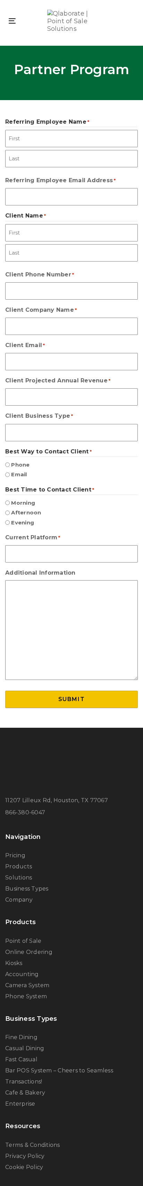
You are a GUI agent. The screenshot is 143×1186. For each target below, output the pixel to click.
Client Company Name (41, 310)
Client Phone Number (39, 274)
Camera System (27, 985)
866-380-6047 (25, 812)
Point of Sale (23, 941)
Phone (20, 464)
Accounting (22, 974)
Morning (23, 502)
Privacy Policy (25, 1156)
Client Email (25, 345)
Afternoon (26, 512)
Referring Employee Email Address (60, 180)
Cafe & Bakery (25, 1092)
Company (19, 899)
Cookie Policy (24, 1167)
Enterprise (20, 1103)
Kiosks (14, 963)
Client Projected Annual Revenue (57, 380)
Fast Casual (21, 1059)
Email (19, 474)
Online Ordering (28, 952)
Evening (22, 522)
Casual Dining (24, 1048)
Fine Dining (21, 1037)
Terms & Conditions (32, 1145)
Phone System (26, 996)
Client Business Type (39, 416)
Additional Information (40, 572)
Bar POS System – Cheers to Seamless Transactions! (59, 1076)
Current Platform (32, 537)
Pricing (15, 855)
